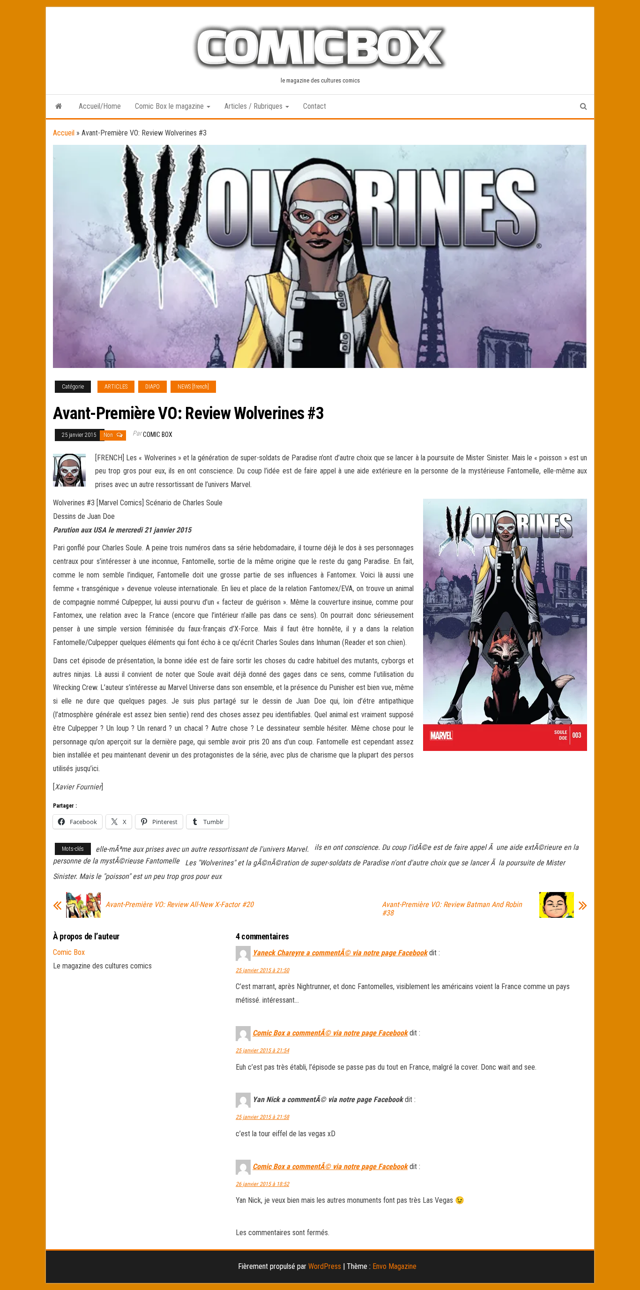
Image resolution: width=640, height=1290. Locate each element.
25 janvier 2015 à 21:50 (262, 970)
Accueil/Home (100, 106)
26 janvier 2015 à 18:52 (262, 1184)
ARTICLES (115, 386)
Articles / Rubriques (254, 106)
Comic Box (157, 434)
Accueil (63, 132)
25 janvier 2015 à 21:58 (262, 1117)
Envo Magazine (394, 1266)
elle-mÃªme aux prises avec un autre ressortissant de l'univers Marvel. (202, 849)
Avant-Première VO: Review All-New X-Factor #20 (179, 904)
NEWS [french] (193, 386)
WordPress (324, 1266)
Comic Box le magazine (170, 106)
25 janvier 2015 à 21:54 (262, 1050)
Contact (314, 106)
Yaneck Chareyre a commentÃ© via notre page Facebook (340, 952)
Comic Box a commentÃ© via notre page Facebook (330, 1032)
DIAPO (152, 386)
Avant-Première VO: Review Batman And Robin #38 (452, 908)
